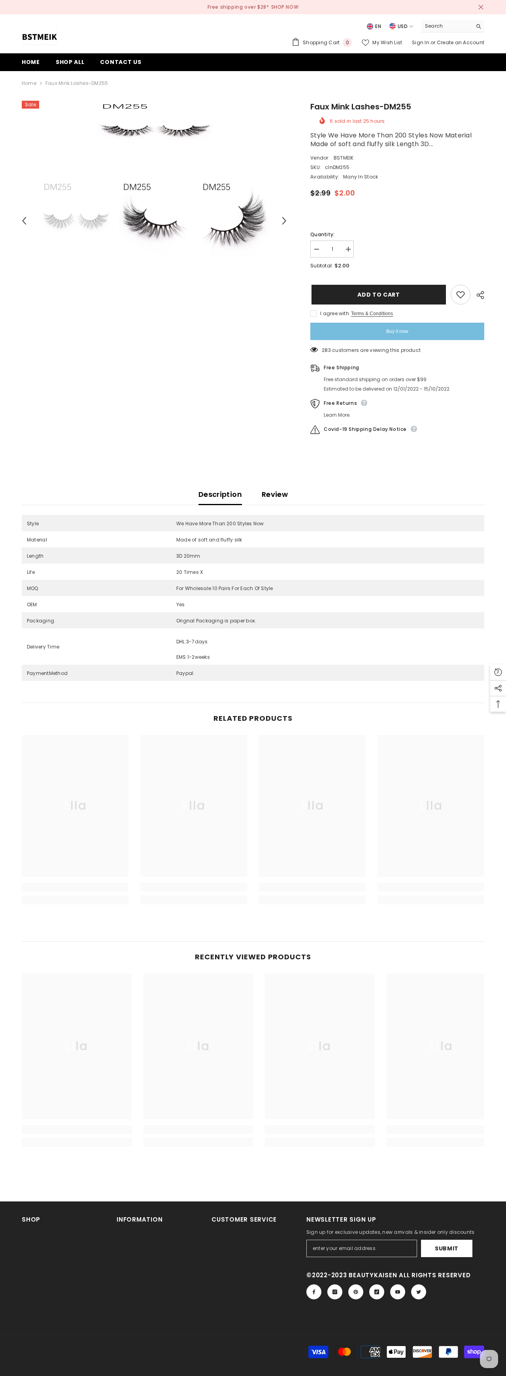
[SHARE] (477, 295)
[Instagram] (334, 1291)
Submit (447, 1248)
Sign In (421, 42)
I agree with (334, 313)
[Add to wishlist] (460, 295)
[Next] (284, 221)
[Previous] (24, 221)
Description (220, 494)
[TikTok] (376, 1291)
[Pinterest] (355, 1291)
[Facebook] (313, 1291)
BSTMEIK (344, 157)
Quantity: (322, 234)
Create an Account (460, 42)
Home (29, 83)
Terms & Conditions (372, 313)
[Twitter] (418, 1291)
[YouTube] (397, 1291)
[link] (75, 887)
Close (481, 7)
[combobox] (446, 26)
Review (275, 494)
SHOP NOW (285, 7)
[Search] (452, 26)
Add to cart (377, 295)
